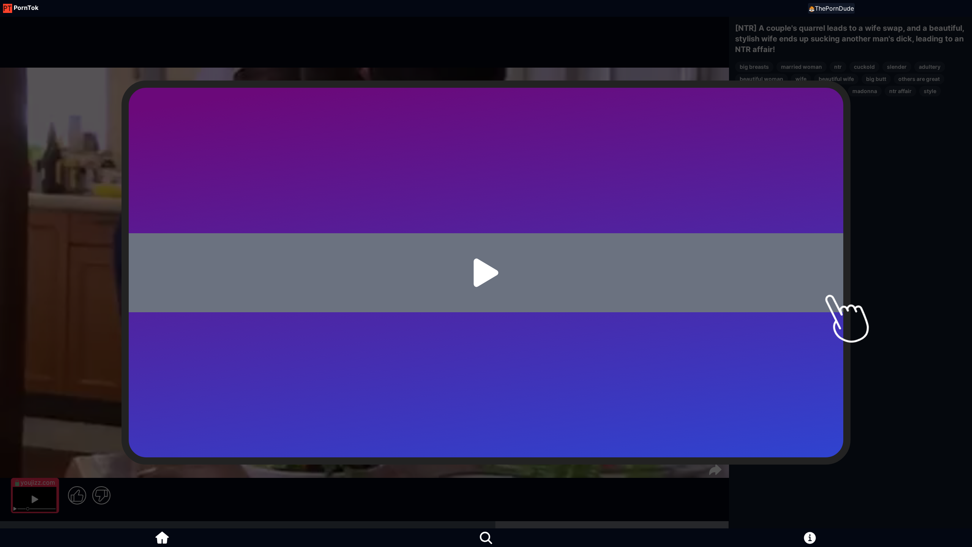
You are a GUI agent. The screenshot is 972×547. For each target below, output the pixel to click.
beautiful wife (836, 79)
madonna (864, 91)
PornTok (26, 7)
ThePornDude (834, 8)
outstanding (756, 103)
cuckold (864, 66)
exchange (782, 91)
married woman (801, 66)
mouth (812, 103)
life (788, 103)
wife (800, 79)
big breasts (754, 66)
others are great (919, 79)
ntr (838, 66)
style (930, 91)
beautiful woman (761, 79)
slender (897, 66)
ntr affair (900, 91)
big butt (876, 79)
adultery (929, 66)
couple (748, 91)
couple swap (823, 91)
